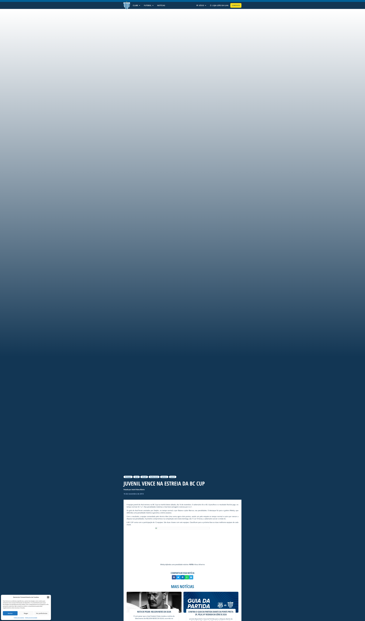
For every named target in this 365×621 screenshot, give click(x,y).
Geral (136, 477)
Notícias (161, 5)
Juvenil (173, 477)
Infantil (144, 477)
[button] (48, 597)
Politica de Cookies (19, 617)
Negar (26, 613)
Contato (236, 5)
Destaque (128, 477)
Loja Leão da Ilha (220, 5)
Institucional (154, 477)
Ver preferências (41, 613)
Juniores (164, 477)
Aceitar (10, 613)
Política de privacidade (31, 617)
